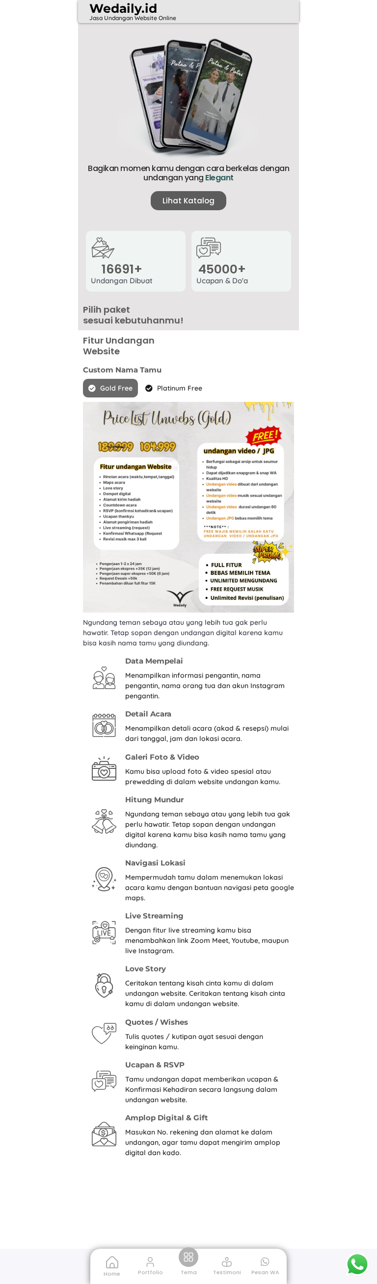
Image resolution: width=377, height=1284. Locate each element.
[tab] (110, 388)
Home (112, 1274)
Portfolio (150, 1272)
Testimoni (227, 1272)
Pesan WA (265, 1272)
